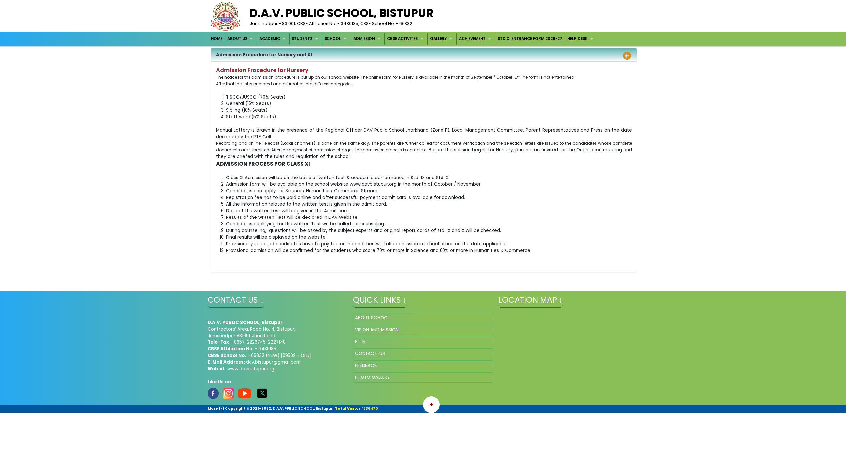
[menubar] (403, 38)
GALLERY (438, 38)
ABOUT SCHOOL (372, 318)
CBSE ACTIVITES (402, 38)
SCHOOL (333, 38)
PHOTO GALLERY (372, 377)
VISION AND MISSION (377, 330)
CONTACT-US (370, 353)
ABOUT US (237, 38)
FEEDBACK (366, 365)
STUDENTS (302, 38)
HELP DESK (577, 38)
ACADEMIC (269, 38)
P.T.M (360, 341)
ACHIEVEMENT (472, 38)
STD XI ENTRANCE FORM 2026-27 (530, 38)
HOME (216, 38)
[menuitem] (217, 38)
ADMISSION (364, 38)
